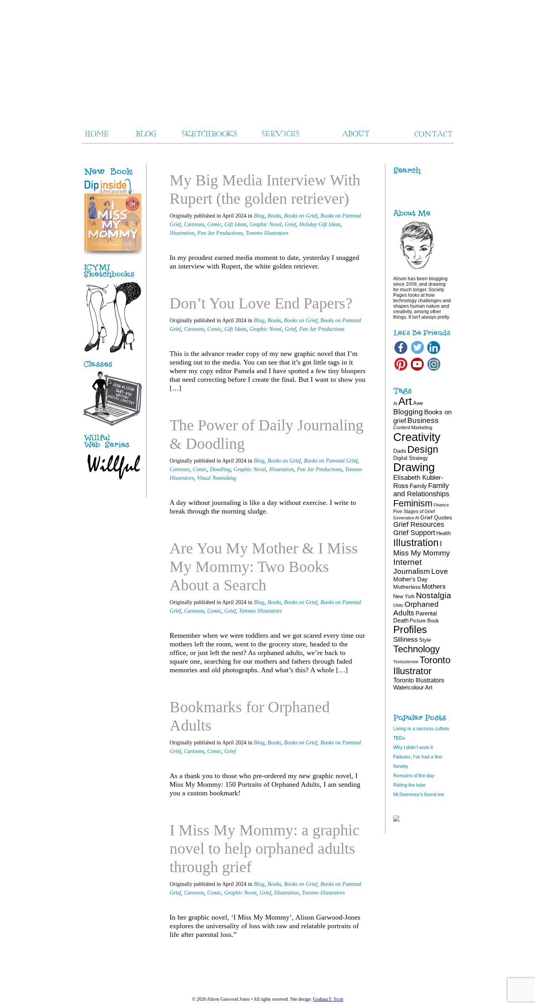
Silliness (405, 639)
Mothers (434, 586)
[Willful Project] (112, 448)
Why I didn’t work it (413, 747)
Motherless (407, 587)
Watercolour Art (412, 687)
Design (422, 449)
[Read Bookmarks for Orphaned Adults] (342, 807)
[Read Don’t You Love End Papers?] (342, 402)
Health (443, 533)
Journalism (411, 571)
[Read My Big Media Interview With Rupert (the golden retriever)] (342, 281)
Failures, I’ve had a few (417, 757)
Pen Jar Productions (219, 233)
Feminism (412, 503)
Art (405, 401)
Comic (214, 224)
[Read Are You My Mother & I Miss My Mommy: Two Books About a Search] (342, 684)
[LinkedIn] (433, 353)
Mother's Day (410, 579)
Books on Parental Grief (331, 461)
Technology (416, 649)
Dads (399, 451)
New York (404, 596)
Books (274, 216)
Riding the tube (409, 785)
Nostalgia (433, 595)
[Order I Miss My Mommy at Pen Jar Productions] (121, 175)
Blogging (408, 412)
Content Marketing (412, 427)
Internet (407, 561)
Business (423, 420)
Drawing (414, 467)
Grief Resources (418, 524)
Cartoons (194, 224)
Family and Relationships (421, 490)
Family (418, 486)
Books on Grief (300, 216)
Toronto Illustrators (267, 233)
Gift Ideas (235, 224)
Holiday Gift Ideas (319, 224)
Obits (398, 605)
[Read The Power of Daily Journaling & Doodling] (342, 526)
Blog (259, 216)
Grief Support (414, 533)
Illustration (182, 233)
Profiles (410, 629)
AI (395, 403)
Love (439, 571)
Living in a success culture (421, 728)
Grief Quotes (436, 517)
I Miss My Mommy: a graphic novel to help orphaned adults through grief (265, 848)
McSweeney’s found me (418, 794)
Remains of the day (413, 775)
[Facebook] (400, 353)
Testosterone (405, 661)
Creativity (417, 436)
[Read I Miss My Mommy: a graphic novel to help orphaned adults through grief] (342, 949)
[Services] (112, 367)
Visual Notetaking (216, 478)
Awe (418, 403)
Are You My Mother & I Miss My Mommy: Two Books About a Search (264, 566)
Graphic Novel (265, 224)
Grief (290, 224)
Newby (400, 766)
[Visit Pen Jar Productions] (112, 278)
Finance (441, 505)
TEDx (399, 738)
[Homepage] (267, 59)
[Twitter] (417, 353)
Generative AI (406, 517)
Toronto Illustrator (421, 665)
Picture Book (424, 621)
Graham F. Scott (328, 999)
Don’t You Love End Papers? (261, 303)
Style (425, 640)
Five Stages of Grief (414, 511)
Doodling (220, 469)
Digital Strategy (410, 458)
